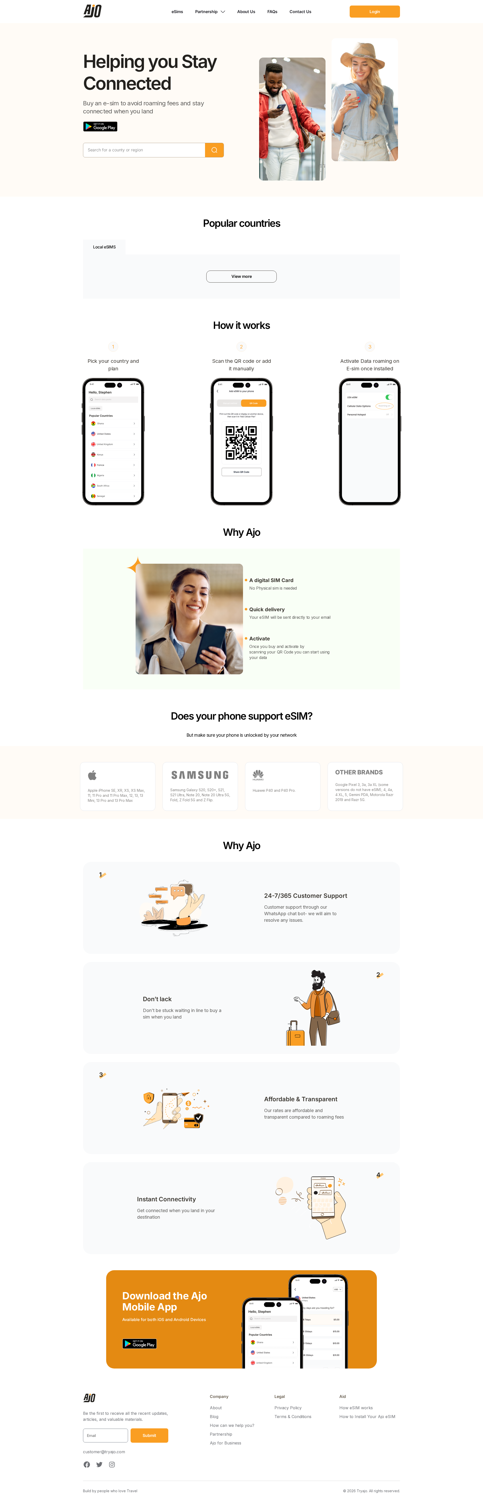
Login (375, 11)
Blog (214, 1416)
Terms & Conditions (292, 1416)
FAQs (272, 11)
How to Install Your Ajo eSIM (367, 1416)
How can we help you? (232, 1425)
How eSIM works (356, 1407)
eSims (177, 11)
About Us (246, 11)
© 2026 (371, 1491)
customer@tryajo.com (104, 1451)
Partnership (221, 1434)
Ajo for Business (225, 1443)
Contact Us (300, 11)
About (216, 1407)
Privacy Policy (288, 1407)
